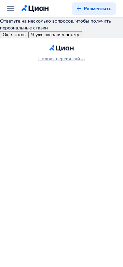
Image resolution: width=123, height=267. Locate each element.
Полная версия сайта (61, 58)
